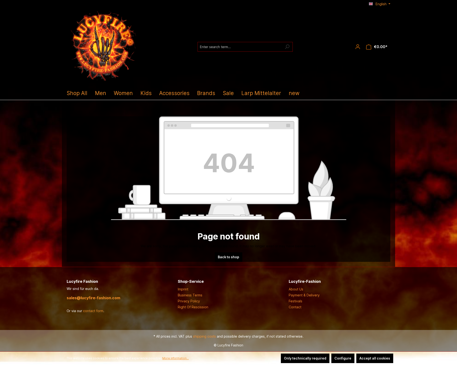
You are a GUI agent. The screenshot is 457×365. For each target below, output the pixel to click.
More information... (175, 358)
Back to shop (228, 257)
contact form (93, 311)
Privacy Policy (189, 301)
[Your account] (357, 46)
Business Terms (190, 295)
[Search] (287, 47)
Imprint (183, 289)
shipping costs (204, 336)
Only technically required (305, 358)
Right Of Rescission (193, 307)
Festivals (295, 301)
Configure (342, 358)
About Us (296, 289)
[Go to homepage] (102, 45)
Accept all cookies (374, 358)
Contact (295, 307)
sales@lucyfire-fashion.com (93, 297)
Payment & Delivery (304, 295)
